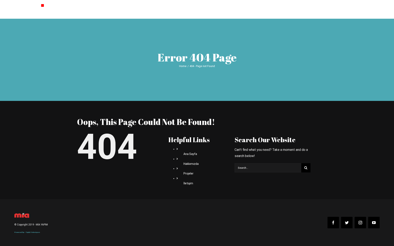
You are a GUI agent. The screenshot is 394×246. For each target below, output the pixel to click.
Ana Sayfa (190, 154)
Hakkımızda (191, 163)
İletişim (188, 183)
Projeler (188, 173)
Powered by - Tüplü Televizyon (27, 232)
